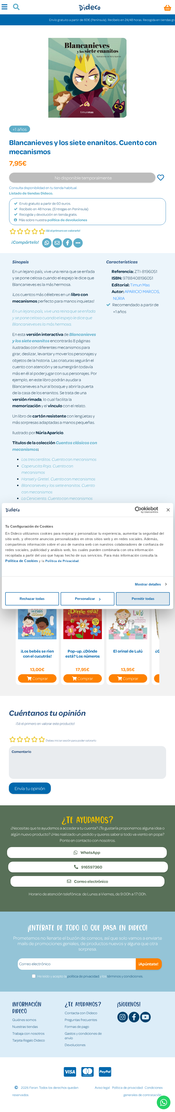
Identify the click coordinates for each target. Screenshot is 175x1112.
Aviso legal (102, 1087)
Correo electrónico (90, 881)
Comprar (40, 678)
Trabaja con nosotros (28, 1033)
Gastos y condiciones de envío (83, 1035)
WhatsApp (90, 852)
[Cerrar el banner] (168, 509)
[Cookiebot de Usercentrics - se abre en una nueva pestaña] (138, 509)
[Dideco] (89, 7)
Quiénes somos (24, 1019)
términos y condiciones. (125, 976)
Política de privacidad (127, 1087)
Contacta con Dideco (81, 1013)
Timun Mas (140, 284)
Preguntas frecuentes (81, 1019)
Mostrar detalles (148, 584)
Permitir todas (143, 599)
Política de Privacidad (62, 561)
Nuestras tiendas (25, 1026)
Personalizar (85, 599)
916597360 (91, 866)
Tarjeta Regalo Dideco (28, 1040)
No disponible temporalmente (83, 177)
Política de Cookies (21, 561)
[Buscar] (14, 7)
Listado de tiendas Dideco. (31, 193)
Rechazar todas (32, 599)
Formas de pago (77, 1026)
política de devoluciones (67, 220)
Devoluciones (75, 1044)
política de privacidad (83, 976)
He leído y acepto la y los (90, 976)
